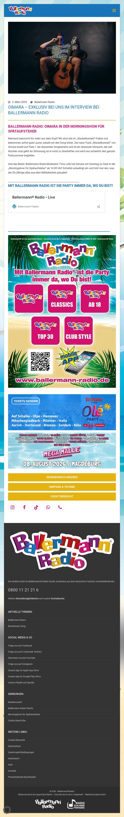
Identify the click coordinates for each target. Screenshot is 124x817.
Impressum (13, 758)
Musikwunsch (15, 702)
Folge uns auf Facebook (20, 645)
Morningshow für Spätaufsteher (24, 714)
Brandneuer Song (17, 626)
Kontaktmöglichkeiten (27, 598)
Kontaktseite (57, 598)
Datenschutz (14, 746)
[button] (114, 10)
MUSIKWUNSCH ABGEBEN (62, 477)
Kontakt (12, 771)
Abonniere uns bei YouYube (21, 658)
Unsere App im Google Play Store (24, 676)
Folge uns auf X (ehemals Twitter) (25, 651)
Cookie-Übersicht (16, 740)
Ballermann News (17, 620)
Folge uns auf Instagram (20, 664)
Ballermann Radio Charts (20, 708)
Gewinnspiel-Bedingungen (21, 752)
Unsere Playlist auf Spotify (21, 682)
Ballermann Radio (44, 102)
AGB (10, 764)
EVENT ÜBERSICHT (62, 496)
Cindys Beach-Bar (17, 720)
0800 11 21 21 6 (23, 590)
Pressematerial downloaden (22, 777)
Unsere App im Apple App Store (23, 670)
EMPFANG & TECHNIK (62, 486)
